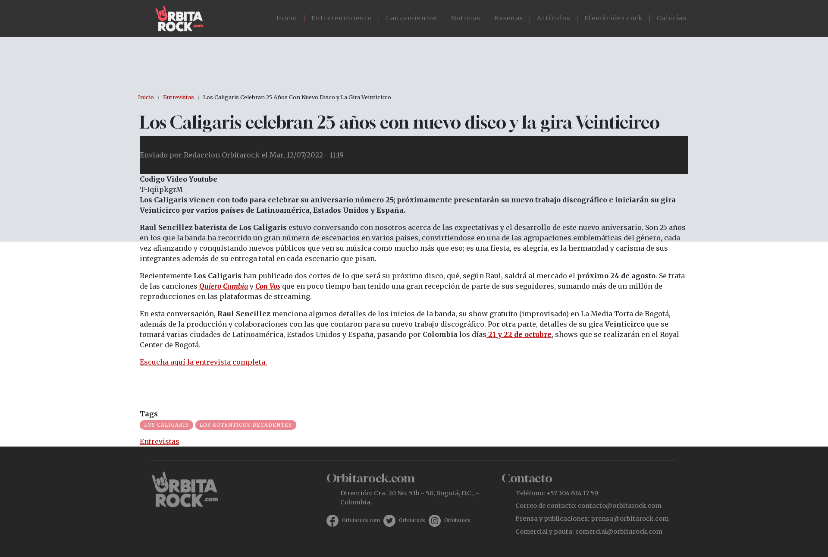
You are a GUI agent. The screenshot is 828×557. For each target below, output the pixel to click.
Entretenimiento (342, 18)
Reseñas (508, 18)
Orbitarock (412, 520)
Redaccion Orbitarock (222, 155)
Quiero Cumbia (223, 286)
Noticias (465, 18)
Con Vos (267, 286)
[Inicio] (182, 18)
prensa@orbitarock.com (630, 518)
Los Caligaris (166, 425)
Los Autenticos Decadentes (246, 425)
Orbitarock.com (361, 520)
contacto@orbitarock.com (620, 506)
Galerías (672, 18)
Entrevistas (178, 97)
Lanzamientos (411, 18)
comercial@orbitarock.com (618, 531)
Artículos (554, 18)
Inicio (287, 18)
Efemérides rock (613, 18)
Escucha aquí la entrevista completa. (203, 362)
